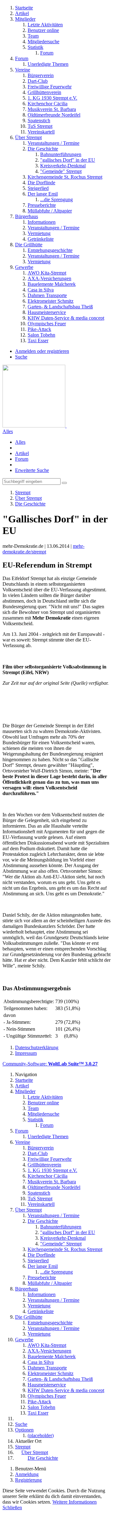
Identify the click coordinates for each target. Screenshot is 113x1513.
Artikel (22, 453)
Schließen (12, 1507)
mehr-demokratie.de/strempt (43, 548)
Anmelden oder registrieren (42, 351)
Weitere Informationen (74, 1502)
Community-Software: (50, 1063)
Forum (21, 459)
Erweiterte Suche (32, 470)
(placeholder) (41, 1435)
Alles (8, 431)
